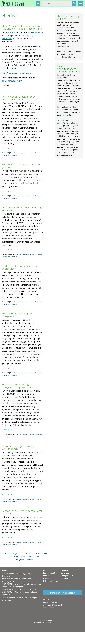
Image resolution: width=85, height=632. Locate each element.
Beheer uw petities (50, 581)
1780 (24, 553)
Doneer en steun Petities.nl (62, 592)
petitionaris (10, 32)
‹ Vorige (13, 553)
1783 (45, 553)
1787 (30, 556)
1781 (31, 553)
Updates (64, 570)
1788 (36, 556)
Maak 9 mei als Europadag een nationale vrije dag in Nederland (22, 35)
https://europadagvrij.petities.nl (16, 73)
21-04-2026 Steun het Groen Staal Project (19, 589)
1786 (23, 556)
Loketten (47, 578)
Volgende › (20, 559)
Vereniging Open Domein (42, 623)
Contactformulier (50, 602)
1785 (16, 556)
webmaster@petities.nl (52, 605)
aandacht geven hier (11, 80)
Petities (46, 575)
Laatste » (30, 559)
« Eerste (5, 553)
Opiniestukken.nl (64, 123)
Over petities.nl (67, 575)
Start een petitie (49, 573)
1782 (38, 553)
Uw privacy (65, 573)
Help (45, 570)
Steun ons (65, 578)
